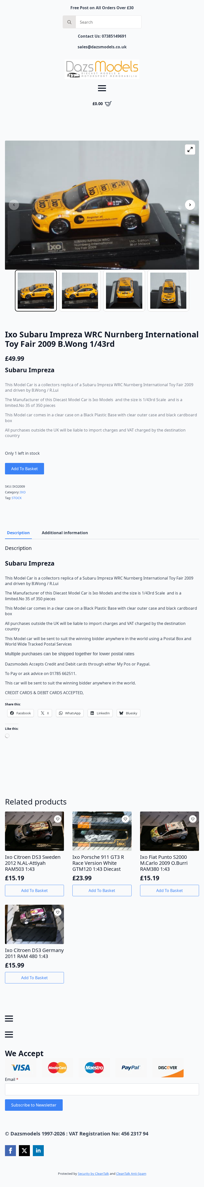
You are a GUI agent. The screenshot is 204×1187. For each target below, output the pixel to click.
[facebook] (10, 1150)
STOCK (17, 498)
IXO (23, 492)
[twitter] (24, 1150)
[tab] (18, 532)
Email (11, 1079)
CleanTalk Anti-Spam (131, 1173)
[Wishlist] (57, 819)
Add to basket (24, 468)
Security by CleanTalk (93, 1173)
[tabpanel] (102, 646)
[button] (190, 205)
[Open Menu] (102, 88)
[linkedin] (38, 1150)
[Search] (69, 22)
